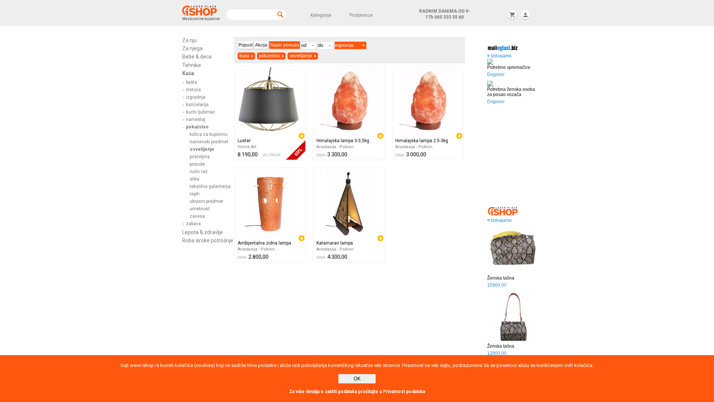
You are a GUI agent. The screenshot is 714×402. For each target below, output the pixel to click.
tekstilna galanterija (210, 186)
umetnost (200, 208)
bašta (191, 82)
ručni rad (199, 171)
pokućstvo (197, 127)
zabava (193, 223)
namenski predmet (209, 141)
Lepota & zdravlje (202, 232)
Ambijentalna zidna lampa (264, 243)
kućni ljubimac (200, 112)
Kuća (188, 73)
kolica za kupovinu (209, 134)
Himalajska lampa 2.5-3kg (421, 140)
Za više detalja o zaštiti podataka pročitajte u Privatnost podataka (357, 391)
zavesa (197, 216)
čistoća (193, 89)
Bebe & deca (197, 57)
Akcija (261, 45)
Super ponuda (284, 45)
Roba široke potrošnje (207, 240)
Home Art (247, 146)
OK (357, 379)
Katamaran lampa (334, 243)
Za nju (189, 40)
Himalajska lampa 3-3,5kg (342, 140)
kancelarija (197, 104)
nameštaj (195, 119)
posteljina (200, 156)
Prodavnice (361, 15)
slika (194, 179)
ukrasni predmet (206, 201)
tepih (195, 194)
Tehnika (191, 65)
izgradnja (195, 97)
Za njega (192, 48)
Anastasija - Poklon (335, 146)
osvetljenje (202, 149)
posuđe (197, 164)
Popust (245, 45)
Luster (244, 140)
